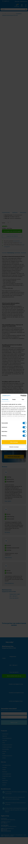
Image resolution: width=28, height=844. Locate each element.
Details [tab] (14, 399)
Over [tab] (23, 399)
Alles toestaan (14, 442)
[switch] (24, 427)
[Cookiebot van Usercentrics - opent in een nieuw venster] (20, 396)
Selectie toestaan (14, 447)
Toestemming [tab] (5, 399)
